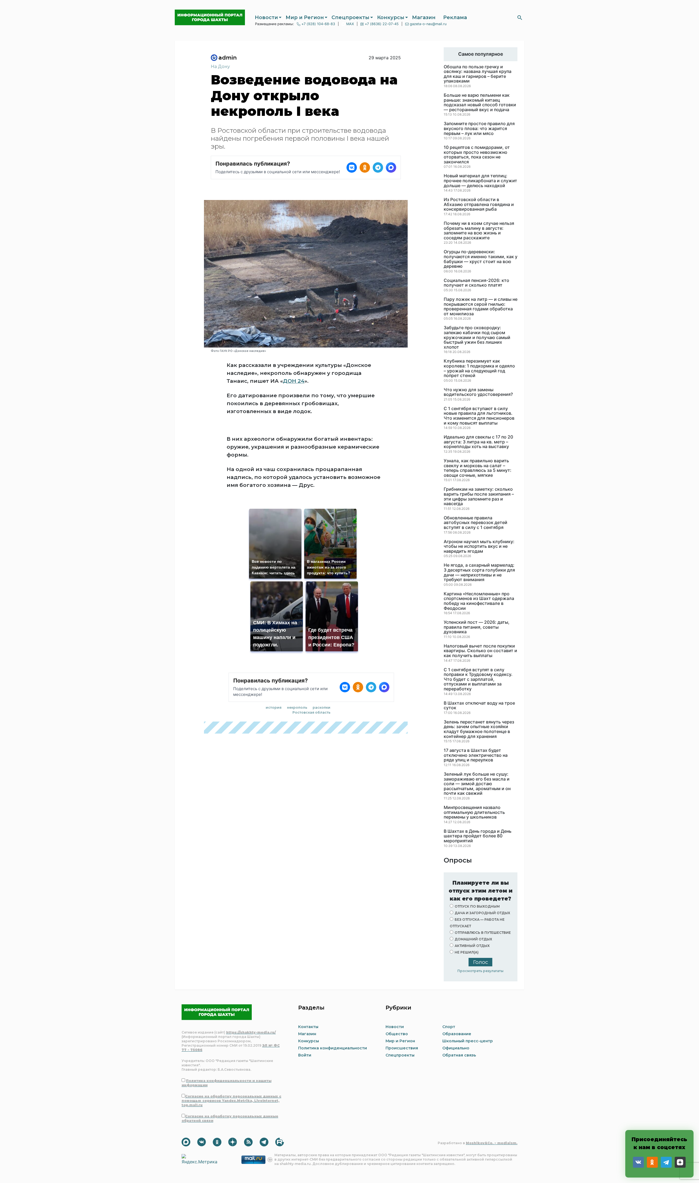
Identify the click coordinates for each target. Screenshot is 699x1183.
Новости (266, 17)
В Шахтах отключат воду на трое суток (479, 705)
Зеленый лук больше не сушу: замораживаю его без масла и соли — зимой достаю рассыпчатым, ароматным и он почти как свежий (477, 784)
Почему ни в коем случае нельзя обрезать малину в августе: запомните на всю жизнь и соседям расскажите (479, 230)
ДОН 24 (293, 381)
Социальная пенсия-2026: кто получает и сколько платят (476, 283)
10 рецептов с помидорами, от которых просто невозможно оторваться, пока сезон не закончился (477, 154)
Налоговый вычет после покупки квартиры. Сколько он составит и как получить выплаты (480, 651)
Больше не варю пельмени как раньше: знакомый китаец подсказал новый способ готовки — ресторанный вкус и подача (480, 102)
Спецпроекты (350, 17)
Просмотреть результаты (480, 971)
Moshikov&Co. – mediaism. (491, 1143)
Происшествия (402, 1048)
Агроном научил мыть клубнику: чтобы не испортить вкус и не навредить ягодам (479, 546)
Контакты (308, 1026)
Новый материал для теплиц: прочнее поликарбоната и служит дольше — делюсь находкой (480, 180)
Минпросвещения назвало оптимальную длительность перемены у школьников (474, 812)
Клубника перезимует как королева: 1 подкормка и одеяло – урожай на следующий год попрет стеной (479, 368)
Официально (455, 1048)
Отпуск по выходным (477, 906)
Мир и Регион (305, 17)
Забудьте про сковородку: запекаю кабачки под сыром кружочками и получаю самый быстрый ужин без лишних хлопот (477, 337)
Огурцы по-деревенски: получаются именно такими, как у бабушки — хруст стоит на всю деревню (480, 259)
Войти (304, 1055)
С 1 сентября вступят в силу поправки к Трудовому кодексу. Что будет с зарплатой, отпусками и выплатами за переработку (478, 679)
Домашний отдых (473, 939)
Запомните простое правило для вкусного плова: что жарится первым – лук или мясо (479, 128)
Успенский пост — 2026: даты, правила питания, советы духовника (477, 627)
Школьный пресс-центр (467, 1040)
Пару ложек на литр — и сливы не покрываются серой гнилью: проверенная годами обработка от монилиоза (480, 306)
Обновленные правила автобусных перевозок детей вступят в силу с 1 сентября (475, 523)
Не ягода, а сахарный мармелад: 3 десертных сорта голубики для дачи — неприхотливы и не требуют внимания (479, 572)
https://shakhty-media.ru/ (251, 1032)
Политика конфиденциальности (332, 1048)
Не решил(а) (467, 952)
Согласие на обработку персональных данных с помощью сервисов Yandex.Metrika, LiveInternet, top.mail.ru (231, 1100)
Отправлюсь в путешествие (483, 933)
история (274, 707)
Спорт (448, 1026)
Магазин (424, 17)
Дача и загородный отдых (482, 913)
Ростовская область (311, 712)
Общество (397, 1033)
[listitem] (351, 167)
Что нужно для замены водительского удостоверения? (478, 392)
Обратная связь (459, 1055)
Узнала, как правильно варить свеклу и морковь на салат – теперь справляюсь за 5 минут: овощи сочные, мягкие (477, 468)
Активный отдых (472, 946)
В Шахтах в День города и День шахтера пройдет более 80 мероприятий (477, 836)
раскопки (321, 707)
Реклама (455, 17)
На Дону (220, 66)
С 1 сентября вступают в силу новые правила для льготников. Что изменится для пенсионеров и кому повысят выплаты (479, 415)
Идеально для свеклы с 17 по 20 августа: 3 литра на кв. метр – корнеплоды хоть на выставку (478, 442)
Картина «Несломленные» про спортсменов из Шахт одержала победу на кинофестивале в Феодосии (479, 601)
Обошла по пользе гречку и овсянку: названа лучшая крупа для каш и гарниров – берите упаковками (477, 74)
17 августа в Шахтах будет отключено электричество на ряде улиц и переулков (476, 755)
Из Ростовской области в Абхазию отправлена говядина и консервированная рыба (479, 204)
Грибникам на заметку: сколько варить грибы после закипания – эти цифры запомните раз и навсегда (479, 496)
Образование (456, 1033)
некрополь (297, 707)
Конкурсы (390, 17)
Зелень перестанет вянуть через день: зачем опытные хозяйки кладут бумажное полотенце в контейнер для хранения (479, 729)
